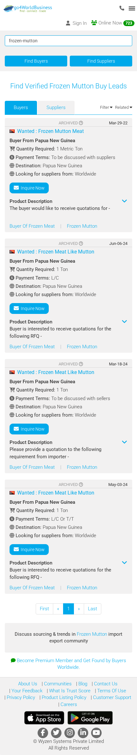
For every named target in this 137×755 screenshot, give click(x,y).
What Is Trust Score (69, 691)
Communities (57, 684)
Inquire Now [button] (32, 187)
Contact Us (105, 684)
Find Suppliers (101, 61)
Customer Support (111, 697)
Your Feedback (26, 691)
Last (92, 609)
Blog (82, 684)
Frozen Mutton (82, 226)
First (44, 609)
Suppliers (56, 107)
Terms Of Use (111, 691)
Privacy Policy (20, 697)
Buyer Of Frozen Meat (33, 226)
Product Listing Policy (63, 697)
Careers (68, 704)
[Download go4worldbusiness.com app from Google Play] (90, 717)
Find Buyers (36, 61)
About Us (27, 684)
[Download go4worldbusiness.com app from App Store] (44, 717)
